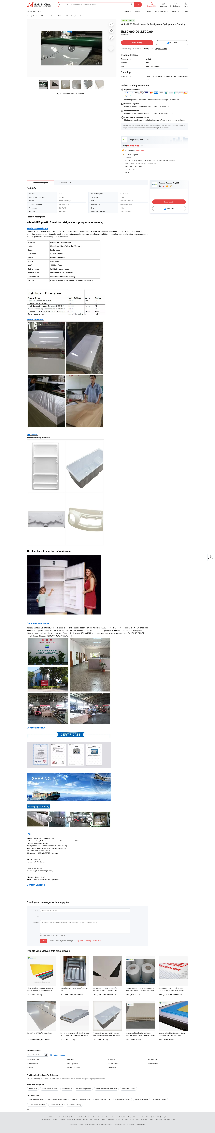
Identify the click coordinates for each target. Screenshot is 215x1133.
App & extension (160, 11)
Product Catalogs (58, 1055)
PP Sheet (30, 1068)
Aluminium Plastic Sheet (37, 1105)
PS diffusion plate (33, 1059)
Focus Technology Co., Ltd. (93, 1124)
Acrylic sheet (112, 1068)
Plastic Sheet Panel (141, 1099)
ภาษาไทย (144, 1119)
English (55, 1119)
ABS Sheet (70, 1059)
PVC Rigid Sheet (72, 1063)
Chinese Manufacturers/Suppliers (81, 1117)
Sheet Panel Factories (36, 1099)
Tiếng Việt (159, 1119)
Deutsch (103, 1119)
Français (78, 1119)
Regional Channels (134, 1117)
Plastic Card (33, 1089)
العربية (119, 1119)
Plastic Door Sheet (56, 1105)
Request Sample (161, 49)
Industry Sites (122, 1117)
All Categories (34, 11)
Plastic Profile (67, 1089)
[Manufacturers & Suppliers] (39, 4)
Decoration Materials (57, 16)
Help (148, 11)
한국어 (126, 1119)
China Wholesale (98, 1117)
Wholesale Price (110, 1117)
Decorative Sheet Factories (57, 1099)
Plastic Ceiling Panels (83, 1089)
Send (44, 941)
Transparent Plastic (128, 1089)
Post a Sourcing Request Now (89, 941)
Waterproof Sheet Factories (81, 1099)
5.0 (160, 186)
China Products (63, 1117)
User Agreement (120, 1124)
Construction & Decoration (41, 16)
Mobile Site (156, 1117)
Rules (187, 11)
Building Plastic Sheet (122, 1099)
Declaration (130, 1124)
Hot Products (152, 1059)
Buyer (137, 11)
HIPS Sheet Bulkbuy (74, 1105)
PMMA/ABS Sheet (73, 1068)
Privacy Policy (141, 1124)
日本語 (132, 1119)
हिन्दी (137, 1119)
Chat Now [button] (173, 43)
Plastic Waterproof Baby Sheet (106, 1089)
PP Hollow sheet (32, 1063)
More (29, 1109)
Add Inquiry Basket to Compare (72, 93)
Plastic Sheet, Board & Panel (74, 16)
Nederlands (111, 1119)
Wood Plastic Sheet (159, 1099)
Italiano (96, 1119)
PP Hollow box (153, 1063)
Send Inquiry (137, 43)
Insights (164, 1117)
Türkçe (151, 1119)
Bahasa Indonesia (169, 1119)
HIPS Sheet (111, 1059)
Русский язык (87, 1119)
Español (62, 1119)
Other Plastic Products (49, 1089)
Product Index (146, 1117)
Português (70, 1119)
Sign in (186, 6)
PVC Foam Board (113, 1063)
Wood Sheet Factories (102, 1099)
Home (29, 16)
